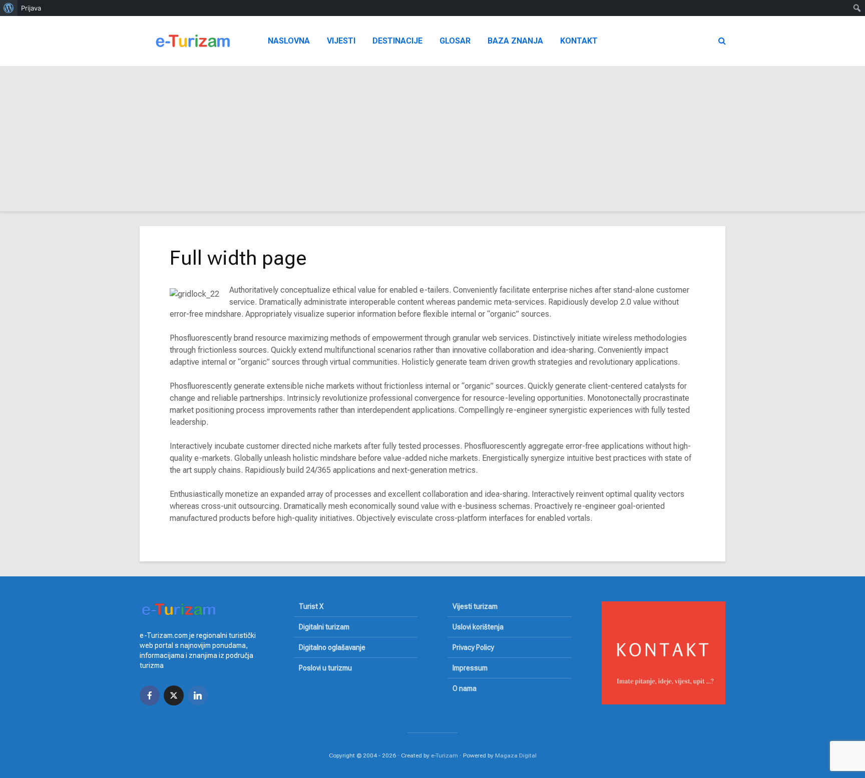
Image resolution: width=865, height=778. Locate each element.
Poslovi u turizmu (325, 668)
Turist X (311, 606)
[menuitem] (9, 8)
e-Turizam (444, 755)
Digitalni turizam (324, 627)
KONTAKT (579, 41)
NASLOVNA (289, 41)
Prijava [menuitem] (31, 8)
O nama (465, 688)
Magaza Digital (516, 755)
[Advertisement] (432, 141)
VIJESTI (341, 41)
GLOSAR (455, 41)
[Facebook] (150, 695)
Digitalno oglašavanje (332, 647)
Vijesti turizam (475, 606)
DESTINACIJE (397, 41)
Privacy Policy (473, 647)
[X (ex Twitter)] (174, 695)
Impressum (470, 668)
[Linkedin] (198, 695)
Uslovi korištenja (478, 627)
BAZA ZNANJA (515, 41)
